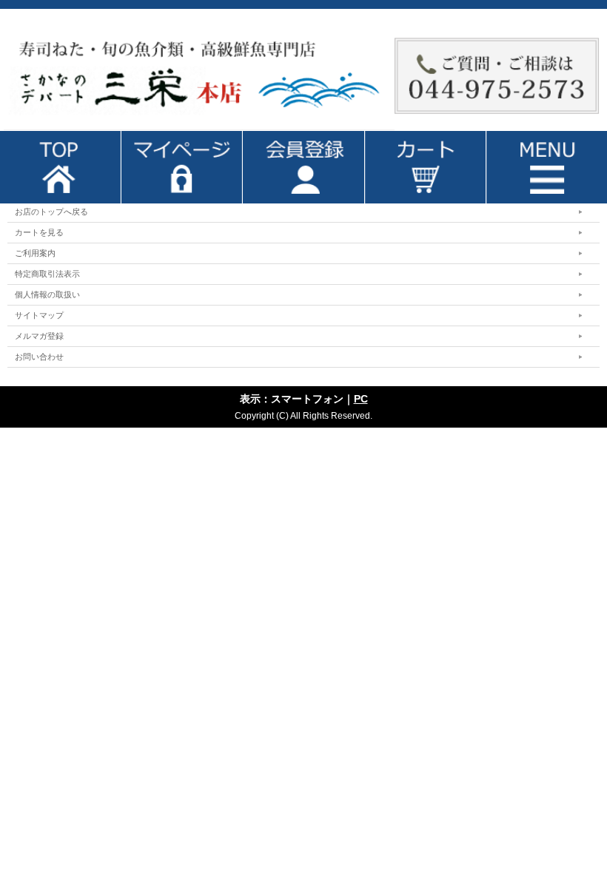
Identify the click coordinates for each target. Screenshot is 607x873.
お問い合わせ (39, 356)
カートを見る (39, 232)
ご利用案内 (35, 253)
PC (361, 399)
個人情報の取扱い (47, 294)
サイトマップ (39, 315)
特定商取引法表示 (47, 273)
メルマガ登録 (39, 335)
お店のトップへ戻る (51, 211)
